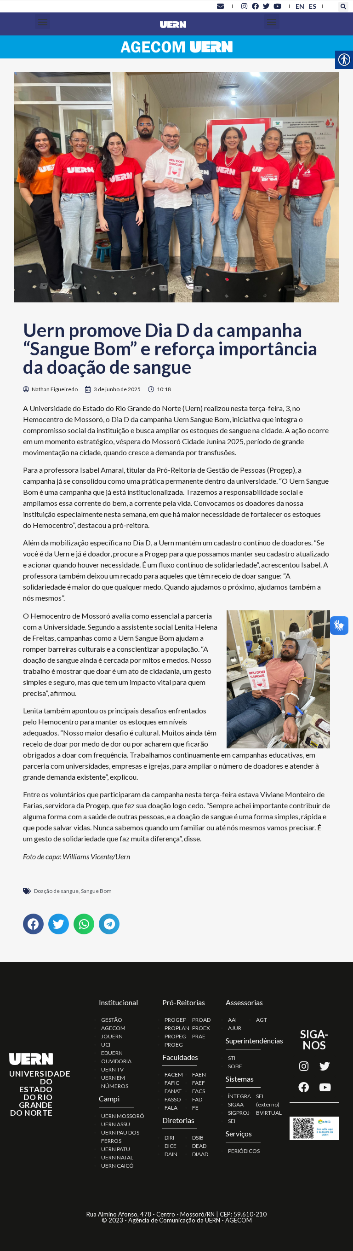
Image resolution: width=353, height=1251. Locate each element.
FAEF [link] (198, 1082)
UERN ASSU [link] (115, 1124)
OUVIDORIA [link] (116, 1061)
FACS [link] (198, 1091)
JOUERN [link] (112, 1036)
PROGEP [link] (175, 1019)
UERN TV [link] (112, 1069)
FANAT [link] (173, 1091)
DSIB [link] (198, 1137)
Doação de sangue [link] (56, 890)
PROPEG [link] (175, 1036)
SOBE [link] (235, 1066)
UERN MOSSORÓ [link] (122, 1115)
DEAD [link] (199, 1145)
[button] (343, 7)
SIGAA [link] (236, 1104)
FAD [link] (197, 1099)
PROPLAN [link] (177, 1028)
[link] (220, 6)
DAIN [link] (171, 1154)
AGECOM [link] (113, 1028)
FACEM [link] (174, 1074)
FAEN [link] (199, 1074)
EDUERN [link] (112, 1052)
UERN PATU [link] (115, 1149)
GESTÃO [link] (111, 1019)
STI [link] (231, 1057)
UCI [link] (105, 1044)
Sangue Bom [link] (96, 890)
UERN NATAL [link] (117, 1157)
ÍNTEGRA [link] (239, 1096)
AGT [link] (261, 1019)
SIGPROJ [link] (239, 1112)
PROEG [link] (174, 1044)
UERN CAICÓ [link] (117, 1165)
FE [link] (195, 1107)
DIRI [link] (169, 1137)
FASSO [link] (173, 1099)
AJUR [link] (234, 1028)
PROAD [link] (201, 1019)
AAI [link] (232, 1019)
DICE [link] (170, 1145)
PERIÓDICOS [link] (244, 1150)
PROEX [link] (201, 1028)
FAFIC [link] (172, 1082)
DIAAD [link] (200, 1154)
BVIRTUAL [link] (269, 1112)
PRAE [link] (198, 1036)
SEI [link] (231, 1121)
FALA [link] (171, 1107)
